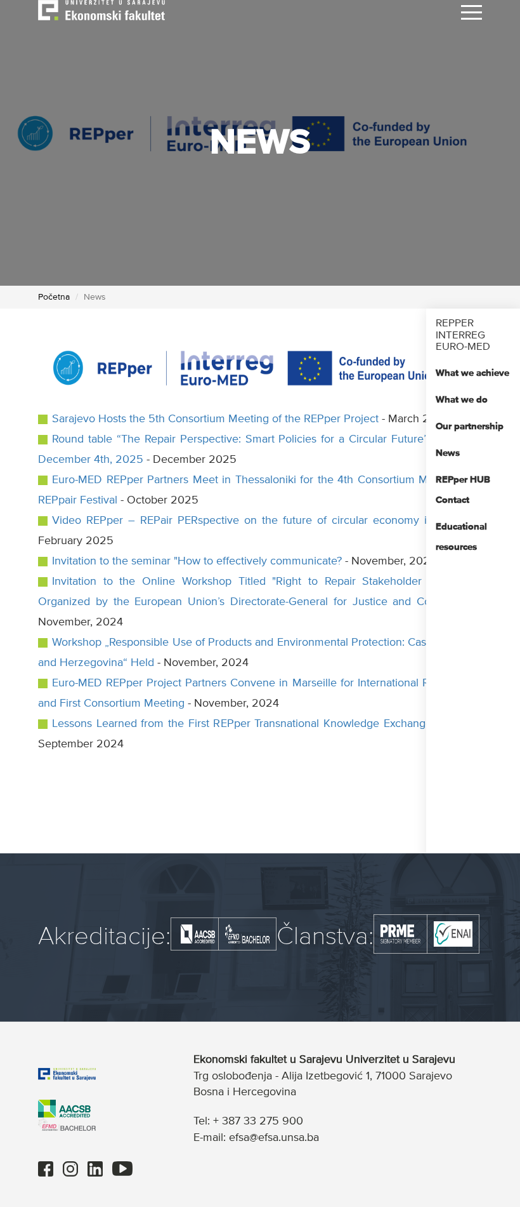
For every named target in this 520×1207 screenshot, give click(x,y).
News (448, 453)
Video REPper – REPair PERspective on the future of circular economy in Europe (263, 520)
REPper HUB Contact (463, 490)
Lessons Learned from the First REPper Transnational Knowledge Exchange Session (263, 724)
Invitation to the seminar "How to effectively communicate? (197, 561)
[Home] (101, 9)
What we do (462, 399)
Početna (54, 297)
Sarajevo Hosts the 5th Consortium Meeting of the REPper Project (215, 419)
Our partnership (470, 426)
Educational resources (461, 537)
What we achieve (472, 373)
